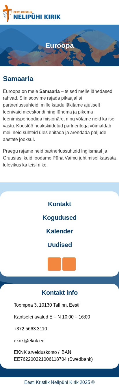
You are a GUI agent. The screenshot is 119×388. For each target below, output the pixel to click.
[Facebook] (54, 264)
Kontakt (59, 204)
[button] (109, 13)
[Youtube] (69, 264)
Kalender (59, 231)
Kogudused (59, 217)
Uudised (59, 244)
